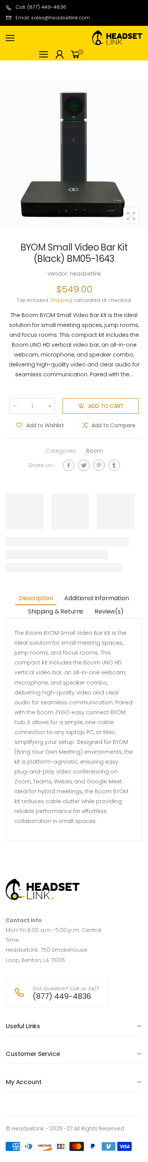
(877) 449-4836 (62, 996)
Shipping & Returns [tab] (55, 611)
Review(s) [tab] (109, 611)
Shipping (61, 300)
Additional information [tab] (96, 598)
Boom (94, 451)
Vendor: (58, 273)
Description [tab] (36, 598)
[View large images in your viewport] (131, 215)
